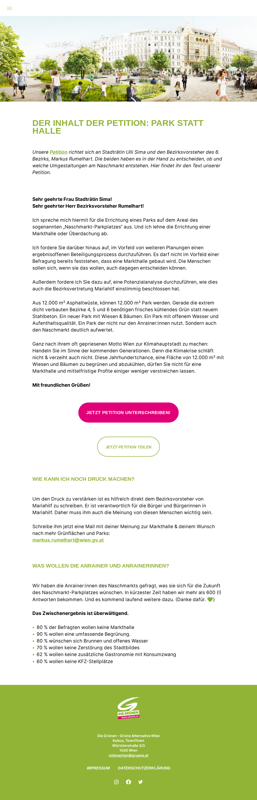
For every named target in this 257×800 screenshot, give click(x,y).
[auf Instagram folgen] (116, 782)
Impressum (98, 768)
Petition (59, 152)
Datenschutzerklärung (144, 768)
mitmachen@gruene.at (128, 755)
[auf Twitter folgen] (141, 782)
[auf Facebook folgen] (128, 782)
